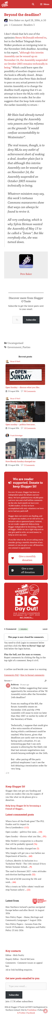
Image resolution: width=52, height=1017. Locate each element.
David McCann (27, 959)
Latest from (12, 900)
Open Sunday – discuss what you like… (23, 387)
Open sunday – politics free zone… (21, 424)
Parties (26, 347)
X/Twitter (21, 1012)
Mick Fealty (18, 955)
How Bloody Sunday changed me (20, 461)
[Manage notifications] (45, 1011)
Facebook (31, 1012)
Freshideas (31, 1010)
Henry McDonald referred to (30, 37)
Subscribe (31, 319)
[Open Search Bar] (33, 4)
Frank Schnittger (16, 435)
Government (14, 347)
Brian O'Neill (15, 361)
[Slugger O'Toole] (4, 4)
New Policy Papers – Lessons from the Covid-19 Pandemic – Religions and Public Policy (25, 927)
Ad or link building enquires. (19, 969)
